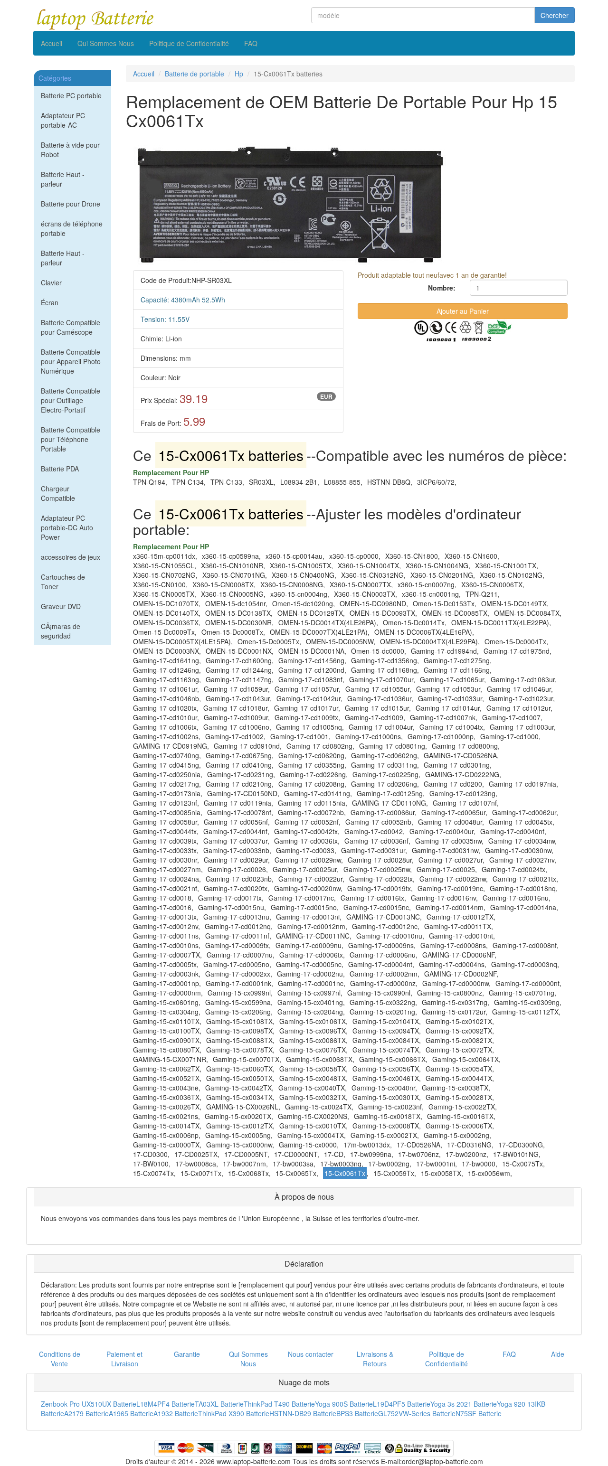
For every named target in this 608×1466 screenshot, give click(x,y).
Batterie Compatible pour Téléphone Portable (70, 439)
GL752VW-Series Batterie (417, 1413)
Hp (239, 73)
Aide (557, 1354)
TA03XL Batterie (219, 1404)
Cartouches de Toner (63, 581)
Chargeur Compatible (58, 493)
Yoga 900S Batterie (344, 1404)
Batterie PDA (60, 468)
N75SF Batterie (479, 1413)
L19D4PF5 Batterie (401, 1404)
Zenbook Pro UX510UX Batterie (88, 1404)
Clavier (51, 282)
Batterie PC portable (71, 95)
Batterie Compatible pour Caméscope (70, 327)
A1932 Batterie (175, 1413)
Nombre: (442, 287)
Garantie (187, 1354)
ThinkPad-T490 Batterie (279, 1404)
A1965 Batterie (131, 1413)
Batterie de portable (194, 73)
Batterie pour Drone (70, 203)
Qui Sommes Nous (105, 43)
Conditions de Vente (59, 1358)
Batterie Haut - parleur (63, 178)
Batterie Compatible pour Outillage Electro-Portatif (70, 400)
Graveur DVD (61, 606)
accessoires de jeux (70, 557)
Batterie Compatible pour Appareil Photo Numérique (71, 361)
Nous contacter (310, 1354)
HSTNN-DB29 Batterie (302, 1413)
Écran (49, 302)
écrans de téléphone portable (72, 228)
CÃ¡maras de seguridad (60, 630)
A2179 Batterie (86, 1413)
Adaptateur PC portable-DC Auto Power (67, 527)
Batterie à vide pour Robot (70, 149)
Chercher (555, 15)
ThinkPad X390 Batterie (233, 1413)
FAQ (250, 43)
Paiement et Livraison (124, 1358)
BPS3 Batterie (357, 1413)
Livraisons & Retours (375, 1358)
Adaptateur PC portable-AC (63, 120)
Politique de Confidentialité (189, 43)
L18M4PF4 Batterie (165, 1404)
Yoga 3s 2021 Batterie (463, 1404)
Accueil (51, 43)
